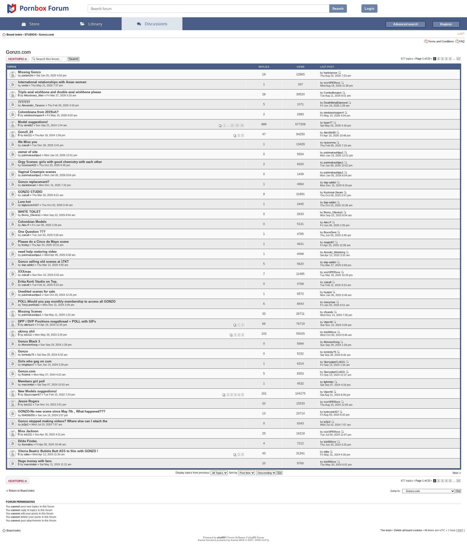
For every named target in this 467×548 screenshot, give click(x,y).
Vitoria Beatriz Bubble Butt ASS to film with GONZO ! (58, 451)
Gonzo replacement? (33, 182)
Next (455, 472)
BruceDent (330, 232)
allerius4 (29, 324)
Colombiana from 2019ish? (38, 112)
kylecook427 (331, 411)
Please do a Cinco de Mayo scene (43, 241)
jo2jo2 (25, 424)
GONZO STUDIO (30, 192)
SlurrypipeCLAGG (334, 361)
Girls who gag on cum (35, 361)
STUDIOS (30, 34)
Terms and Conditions (441, 41)
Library (95, 24)
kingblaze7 (28, 364)
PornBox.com (44, 10)
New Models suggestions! (37, 391)
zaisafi (25, 145)
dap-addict (330, 182)
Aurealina (27, 444)
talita (26, 454)
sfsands (328, 312)
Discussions (156, 24)
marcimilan (28, 384)
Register (446, 24)
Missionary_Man (34, 95)
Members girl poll (31, 381)
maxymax (329, 302)
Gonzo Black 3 (29, 341)
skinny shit (26, 331)
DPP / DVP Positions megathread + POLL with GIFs (57, 321)
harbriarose (330, 72)
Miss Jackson (28, 431)
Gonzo (23, 351)
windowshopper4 (34, 115)
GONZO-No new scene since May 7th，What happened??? (61, 411)
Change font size (461, 33)
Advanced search (405, 24)
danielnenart (29, 185)
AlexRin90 (330, 132)
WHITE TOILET (29, 212)
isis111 (28, 135)
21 (232, 125)
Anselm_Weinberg (334, 252)
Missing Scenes (30, 311)
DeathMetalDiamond (336, 102)
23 (242, 125)
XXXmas (24, 271)
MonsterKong (29, 344)
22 (458, 58)
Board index (14, 34)
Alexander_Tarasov (33, 105)
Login (369, 8)
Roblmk (26, 374)
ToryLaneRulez (31, 304)
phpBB (221, 537)
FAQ (462, 41)
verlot (25, 85)
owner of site (27, 152)
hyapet (328, 292)
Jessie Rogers (28, 401)
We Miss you (27, 142)
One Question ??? (31, 232)
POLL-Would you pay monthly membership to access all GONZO (67, 301)
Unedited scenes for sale (36, 291)
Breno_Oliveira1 (31, 215)
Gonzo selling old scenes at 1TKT (43, 261)
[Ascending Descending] (269, 472)
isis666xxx (330, 332)
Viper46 (328, 322)
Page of (422, 58)
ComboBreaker (333, 92)
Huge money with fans (35, 461)
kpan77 (328, 122)
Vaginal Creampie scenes (37, 172)
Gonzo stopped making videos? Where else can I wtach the (62, 421)
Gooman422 (29, 165)
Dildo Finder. (27, 441)
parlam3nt (27, 75)
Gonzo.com (46, 34)
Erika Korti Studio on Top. (37, 281)
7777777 (24, 102)
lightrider (329, 381)
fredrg (25, 244)
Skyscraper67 (32, 394)
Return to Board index (22, 490)
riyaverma (330, 142)
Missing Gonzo (29, 72)
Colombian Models (32, 222)
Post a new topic (15, 57)
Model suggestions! (33, 122)
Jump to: (395, 490)
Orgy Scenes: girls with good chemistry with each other (60, 162)
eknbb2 (28, 125)
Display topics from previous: (193, 472)
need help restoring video (37, 251)
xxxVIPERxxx (332, 82)
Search (338, 8)
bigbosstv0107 (30, 205)
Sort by (233, 472)
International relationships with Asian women (52, 82)
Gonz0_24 (25, 132)
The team (386, 530)
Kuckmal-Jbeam (333, 192)
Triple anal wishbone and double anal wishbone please (59, 92)
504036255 (28, 415)
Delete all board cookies (408, 530)
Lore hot (24, 202)
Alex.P (25, 225)
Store (34, 24)
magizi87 (329, 242)
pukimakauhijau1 (31, 155)
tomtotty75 (28, 354)
